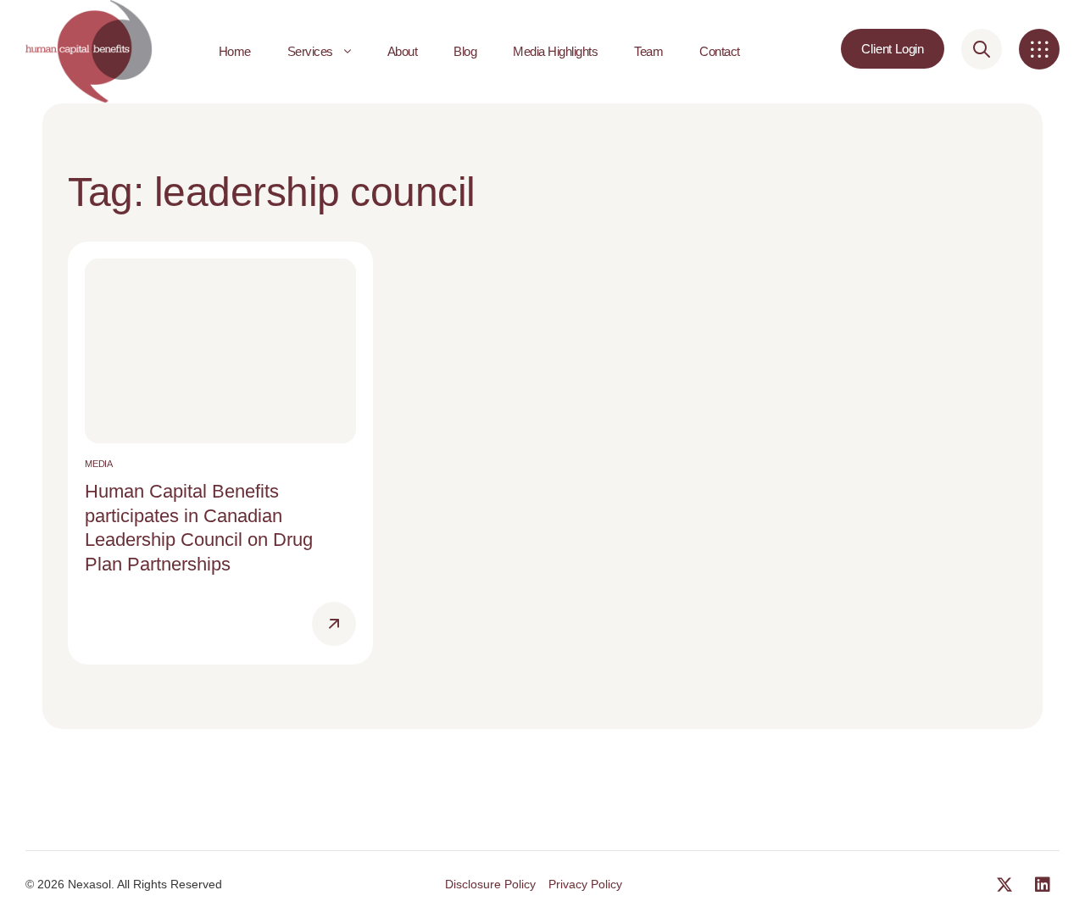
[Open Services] (347, 51)
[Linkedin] (1043, 885)
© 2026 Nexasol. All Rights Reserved (123, 884)
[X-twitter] (1004, 885)
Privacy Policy (585, 884)
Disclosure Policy (490, 884)
